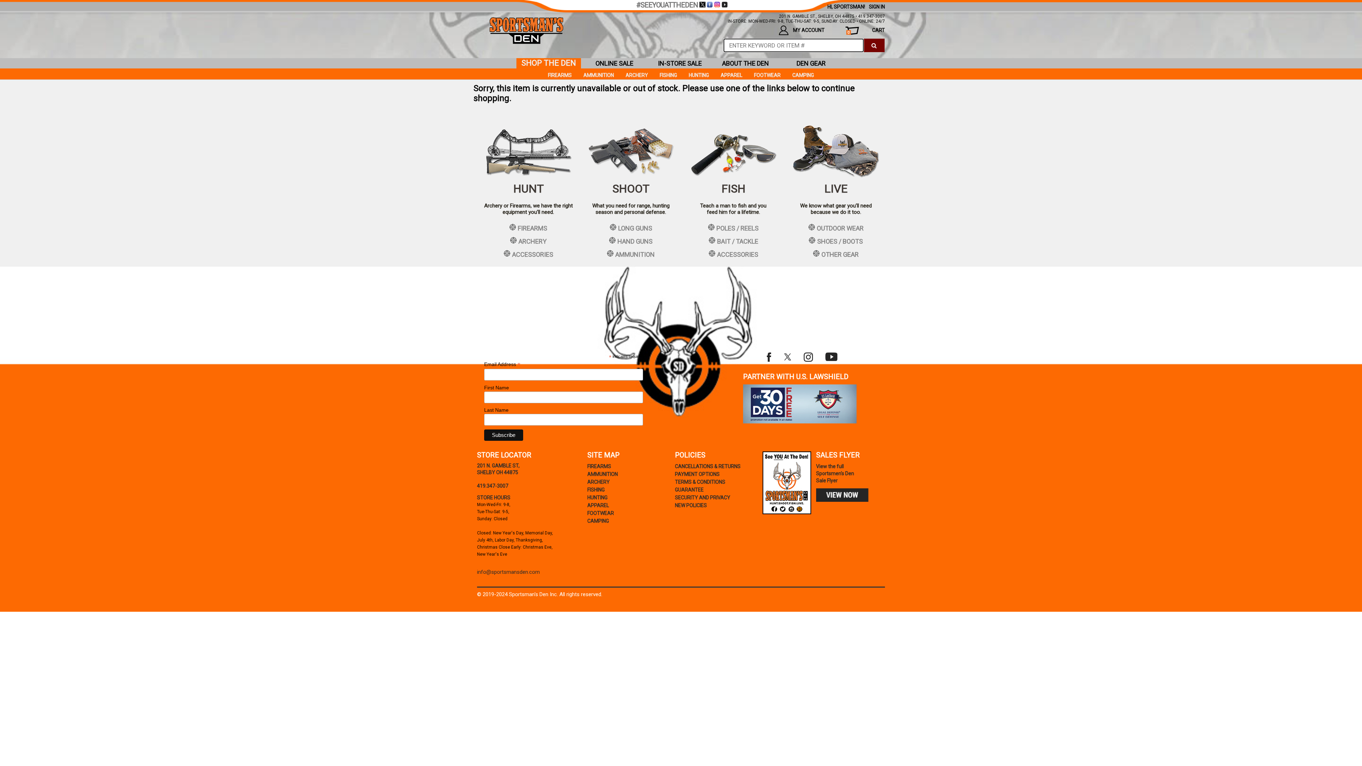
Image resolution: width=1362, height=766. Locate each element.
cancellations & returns (708, 466)
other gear (840, 254)
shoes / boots (840, 241)
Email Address (502, 364)
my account (809, 30)
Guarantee (689, 490)
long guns (635, 228)
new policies (691, 505)
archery (533, 241)
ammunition (635, 254)
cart (866, 31)
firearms (532, 228)
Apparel (731, 75)
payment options (697, 474)
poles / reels (737, 228)
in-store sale (680, 63)
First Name (496, 387)
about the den (745, 63)
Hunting (699, 75)
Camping (803, 75)
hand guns (635, 241)
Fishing (668, 75)
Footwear (767, 75)
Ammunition (598, 75)
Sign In (877, 7)
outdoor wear (840, 228)
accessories (532, 254)
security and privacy (702, 497)
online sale (614, 63)
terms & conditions (700, 482)
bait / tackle (737, 241)
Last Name (496, 410)
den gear (811, 63)
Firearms (560, 75)
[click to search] (874, 45)
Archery (637, 75)
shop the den (548, 63)
